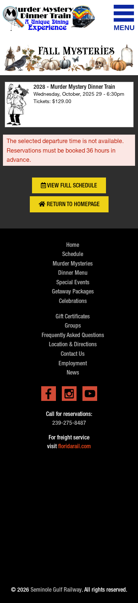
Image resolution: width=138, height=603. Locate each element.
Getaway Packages (73, 291)
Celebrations (73, 300)
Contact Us (73, 353)
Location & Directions (73, 344)
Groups (73, 325)
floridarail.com (74, 446)
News (73, 372)
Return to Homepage (72, 204)
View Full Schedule (71, 185)
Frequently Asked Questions (73, 335)
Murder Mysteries (73, 263)
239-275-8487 (69, 422)
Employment (73, 363)
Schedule (72, 254)
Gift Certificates (73, 316)
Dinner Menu (73, 272)
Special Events (72, 282)
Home (72, 244)
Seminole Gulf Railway (56, 589)
